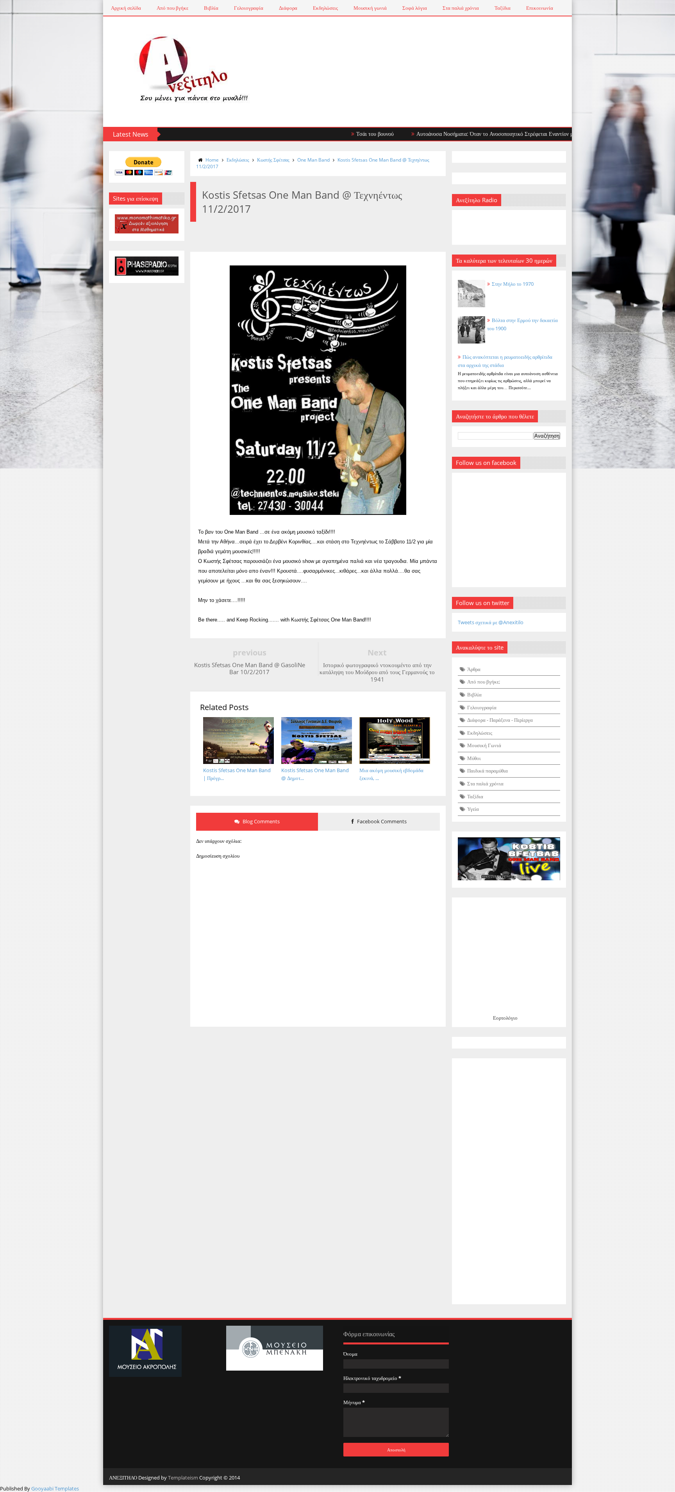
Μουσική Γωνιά (484, 745)
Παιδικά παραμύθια (487, 770)
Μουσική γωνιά (370, 7)
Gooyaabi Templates (55, 1488)
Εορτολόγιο (505, 1017)
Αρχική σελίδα (126, 7)
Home (212, 160)
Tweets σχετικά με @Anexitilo (490, 622)
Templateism (183, 1477)
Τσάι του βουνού (336, 133)
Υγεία (473, 808)
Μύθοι (474, 758)
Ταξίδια (503, 7)
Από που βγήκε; (483, 681)
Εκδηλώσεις (325, 7)
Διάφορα (288, 7)
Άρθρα (473, 669)
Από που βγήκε (172, 7)
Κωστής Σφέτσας (273, 160)
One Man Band (313, 160)
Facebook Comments (381, 821)
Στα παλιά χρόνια (461, 7)
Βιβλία (211, 7)
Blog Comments (260, 821)
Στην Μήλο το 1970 (513, 283)
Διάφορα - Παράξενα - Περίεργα (500, 719)
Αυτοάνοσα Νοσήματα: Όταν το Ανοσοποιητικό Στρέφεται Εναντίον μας (459, 133)
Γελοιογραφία (248, 7)
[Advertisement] (509, 1181)
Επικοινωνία (539, 7)
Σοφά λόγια (414, 7)
